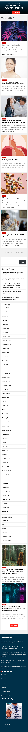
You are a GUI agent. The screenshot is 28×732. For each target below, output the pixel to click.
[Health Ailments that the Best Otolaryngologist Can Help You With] (14, 106)
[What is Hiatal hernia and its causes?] (14, 145)
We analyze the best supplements (13, 198)
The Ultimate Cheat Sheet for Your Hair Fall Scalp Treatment (13, 292)
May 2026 (5, 320)
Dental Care (5, 520)
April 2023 (5, 450)
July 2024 (4, 401)
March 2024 (5, 414)
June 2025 (5, 357)
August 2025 (5, 352)
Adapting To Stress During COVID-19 (13, 235)
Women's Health (6, 540)
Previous (7, 252)
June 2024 (5, 405)
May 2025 (5, 361)
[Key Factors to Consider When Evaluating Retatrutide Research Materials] (14, 593)
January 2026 (6, 336)
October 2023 (5, 426)
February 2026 (6, 332)
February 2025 (6, 373)
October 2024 (5, 389)
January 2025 (6, 377)
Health (4, 43)
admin (3, 54)
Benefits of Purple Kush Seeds (12, 45)
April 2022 (5, 483)
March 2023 (5, 454)
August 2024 (5, 397)
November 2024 (6, 385)
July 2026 (4, 312)
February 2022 (6, 491)
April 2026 (5, 324)
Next (22, 252)
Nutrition (4, 532)
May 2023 (5, 446)
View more (14, 625)
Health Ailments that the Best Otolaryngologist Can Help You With (14, 121)
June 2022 (5, 479)
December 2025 (6, 340)
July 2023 (4, 438)
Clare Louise (4, 613)
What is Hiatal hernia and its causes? (11, 160)
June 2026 (5, 316)
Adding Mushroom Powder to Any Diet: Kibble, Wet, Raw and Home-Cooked (12, 273)
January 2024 (6, 422)
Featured (4, 80)
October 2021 (5, 507)
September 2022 (6, 471)
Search (4, 259)
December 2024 (6, 381)
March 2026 (5, 328)
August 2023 (5, 434)
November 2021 (6, 503)
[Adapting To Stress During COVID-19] (14, 220)
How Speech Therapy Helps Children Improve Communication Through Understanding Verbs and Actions (11, 285)
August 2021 (5, 511)
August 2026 (5, 308)
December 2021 (6, 499)
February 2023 (6, 458)
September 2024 (6, 393)
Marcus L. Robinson (6, 245)
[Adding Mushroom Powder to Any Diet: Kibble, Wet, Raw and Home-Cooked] (14, 555)
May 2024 (5, 409)
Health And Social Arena (14, 7)
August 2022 (5, 475)
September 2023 (6, 430)
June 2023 (5, 442)
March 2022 (5, 487)
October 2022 (5, 467)
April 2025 (5, 365)
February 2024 (6, 418)
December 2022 (6, 462)
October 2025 (5, 348)
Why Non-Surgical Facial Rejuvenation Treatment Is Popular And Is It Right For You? (13, 82)
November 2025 (6, 344)
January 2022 (6, 495)
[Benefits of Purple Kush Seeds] (14, 31)
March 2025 (5, 369)
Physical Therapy (6, 536)
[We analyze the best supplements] (14, 183)
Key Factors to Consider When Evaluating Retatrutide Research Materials (13, 279)
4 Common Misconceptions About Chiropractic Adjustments (11, 298)
